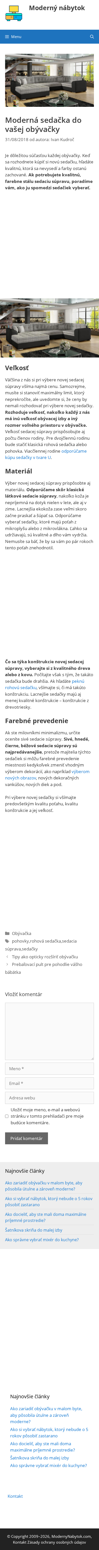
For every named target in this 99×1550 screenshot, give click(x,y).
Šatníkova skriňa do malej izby (33, 1230)
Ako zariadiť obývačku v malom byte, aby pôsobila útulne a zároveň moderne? (46, 1415)
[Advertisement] (49, 246)
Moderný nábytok (57, 7)
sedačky (30, 949)
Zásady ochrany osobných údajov (56, 1542)
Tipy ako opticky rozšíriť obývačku (45, 957)
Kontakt (15, 1496)
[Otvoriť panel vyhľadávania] (92, 37)
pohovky (20, 941)
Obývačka (21, 933)
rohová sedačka (45, 941)
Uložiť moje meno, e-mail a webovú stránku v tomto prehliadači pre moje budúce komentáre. (47, 1116)
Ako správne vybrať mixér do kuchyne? (42, 1239)
